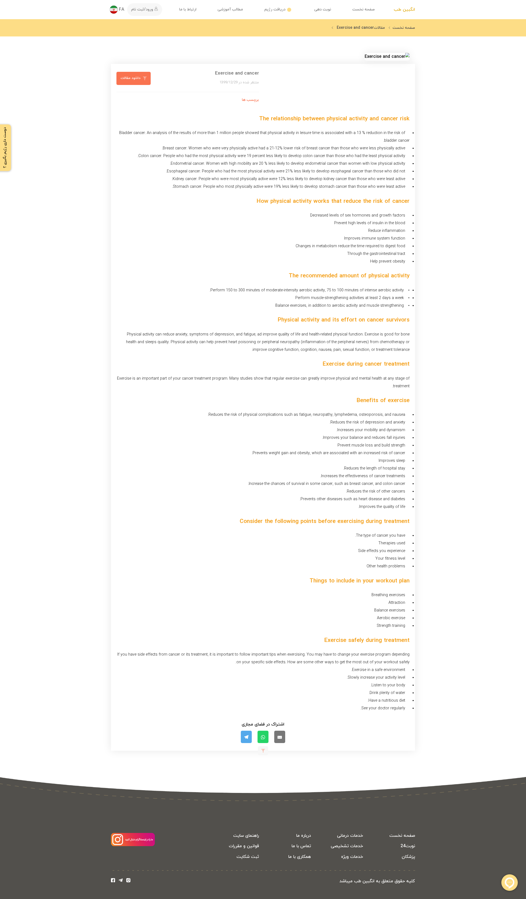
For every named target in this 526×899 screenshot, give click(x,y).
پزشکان (408, 857)
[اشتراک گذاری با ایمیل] (279, 737)
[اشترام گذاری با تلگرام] (246, 737)
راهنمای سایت (246, 836)
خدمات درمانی (350, 836)
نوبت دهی (322, 9)
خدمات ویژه (352, 857)
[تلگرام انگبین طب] (122, 881)
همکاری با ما (299, 857)
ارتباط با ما (187, 9)
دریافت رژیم (274, 9)
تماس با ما (301, 846)
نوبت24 (408, 846)
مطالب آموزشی (230, 9)
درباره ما (303, 836)
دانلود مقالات (131, 78)
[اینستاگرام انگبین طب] (128, 881)
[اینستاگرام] (133, 845)
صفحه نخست (363, 9)
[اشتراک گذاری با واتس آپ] (263, 737)
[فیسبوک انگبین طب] (114, 881)
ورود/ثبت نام (142, 9)
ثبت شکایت (247, 857)
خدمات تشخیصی (347, 846)
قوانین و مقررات (244, 846)
